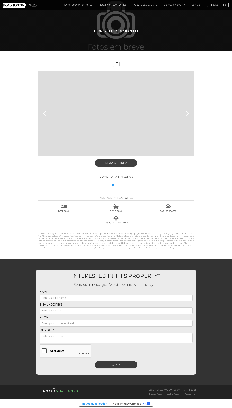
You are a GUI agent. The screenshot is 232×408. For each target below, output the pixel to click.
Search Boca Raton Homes (77, 5)
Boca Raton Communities (112, 5)
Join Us (196, 5)
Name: (44, 291)
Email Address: (51, 304)
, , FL (116, 185)
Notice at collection (94, 403)
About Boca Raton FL (145, 5)
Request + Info (218, 5)
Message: (47, 330)
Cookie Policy (173, 394)
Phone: (45, 317)
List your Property (174, 5)
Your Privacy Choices (127, 403)
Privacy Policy (155, 394)
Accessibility (190, 394)
